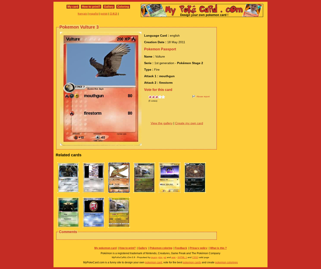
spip (173, 257)
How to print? (91, 6)
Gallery (109, 6)
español (94, 13)
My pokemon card (105, 248)
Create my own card (189, 123)
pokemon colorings (226, 262)
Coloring (123, 6)
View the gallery (162, 123)
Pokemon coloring (161, 248)
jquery (154, 257)
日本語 (113, 13)
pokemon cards (192, 262)
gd (165, 257)
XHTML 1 (182, 257)
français (82, 13)
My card (72, 6)
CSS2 (195, 257)
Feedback (181, 248)
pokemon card (153, 262)
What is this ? (218, 248)
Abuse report (203, 96)
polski (104, 13)
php (160, 257)
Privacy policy (198, 248)
